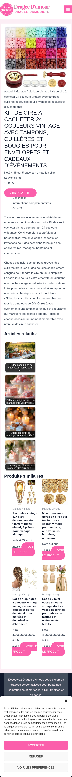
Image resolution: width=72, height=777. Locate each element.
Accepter (36, 745)
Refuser (36, 756)
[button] (66, 701)
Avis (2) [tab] (17, 208)
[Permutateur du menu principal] (68, 9)
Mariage (21, 91)
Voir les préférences (36, 767)
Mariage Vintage (38, 91)
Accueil (8, 91)
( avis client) (12, 177)
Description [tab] (19, 197)
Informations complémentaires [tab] (31, 203)
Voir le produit (23, 549)
